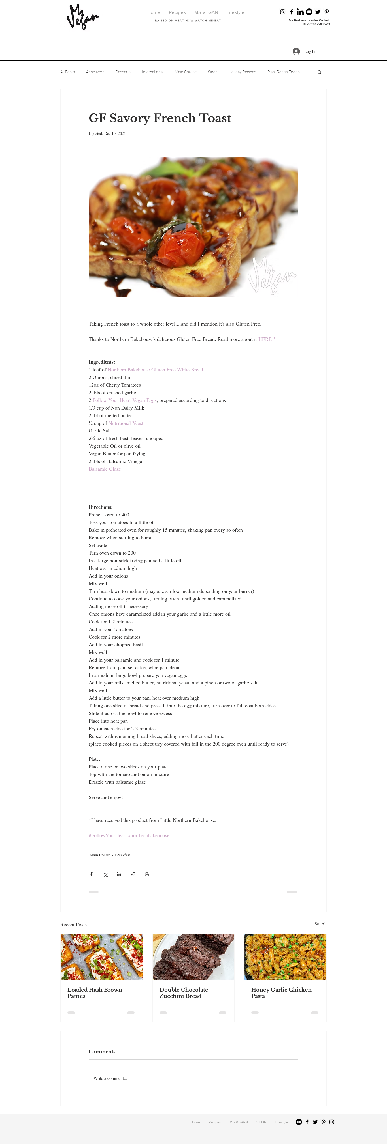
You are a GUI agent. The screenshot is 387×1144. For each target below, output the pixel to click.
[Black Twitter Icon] (317, 11)
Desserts (123, 72)
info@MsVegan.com (316, 23)
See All (321, 923)
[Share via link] (133, 874)
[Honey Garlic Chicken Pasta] (285, 957)
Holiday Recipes (242, 72)
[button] (319, 72)
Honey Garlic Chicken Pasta (281, 993)
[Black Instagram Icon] (282, 11)
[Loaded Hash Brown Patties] (102, 957)
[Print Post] (147, 874)
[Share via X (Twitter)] (105, 874)
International (152, 72)
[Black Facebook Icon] (291, 11)
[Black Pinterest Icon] (326, 11)
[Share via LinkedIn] (119, 874)
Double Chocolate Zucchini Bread (184, 993)
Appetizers (95, 72)
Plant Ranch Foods (283, 72)
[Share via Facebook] (91, 874)
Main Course (186, 72)
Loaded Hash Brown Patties (94, 993)
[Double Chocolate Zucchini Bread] (194, 957)
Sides (212, 72)
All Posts (67, 72)
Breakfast (122, 855)
